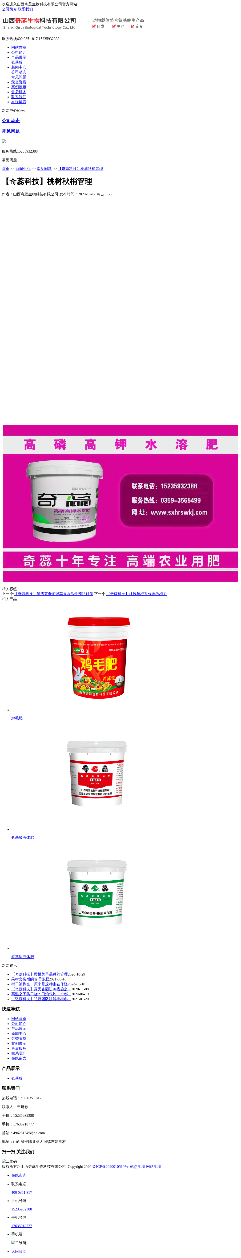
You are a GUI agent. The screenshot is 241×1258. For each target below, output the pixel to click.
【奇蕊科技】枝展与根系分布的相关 (136, 594)
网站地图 (153, 1167)
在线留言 (18, 102)
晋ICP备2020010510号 (110, 1167)
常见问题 (18, 77)
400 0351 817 (21, 1192)
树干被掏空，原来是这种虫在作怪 (39, 984)
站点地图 (137, 1167)
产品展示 (18, 57)
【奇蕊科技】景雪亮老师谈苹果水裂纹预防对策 (53, 594)
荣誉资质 (18, 82)
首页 (5, 169)
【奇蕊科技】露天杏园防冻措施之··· (41, 989)
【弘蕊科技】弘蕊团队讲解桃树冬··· (41, 999)
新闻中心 (18, 67)
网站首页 (18, 47)
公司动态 (18, 72)
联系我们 (25, 9)
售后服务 (18, 92)
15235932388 (21, 1209)
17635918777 (21, 1226)
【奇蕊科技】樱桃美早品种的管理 (39, 974)
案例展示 (18, 87)
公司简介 (9, 9)
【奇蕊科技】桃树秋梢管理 (80, 169)
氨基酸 (17, 62)
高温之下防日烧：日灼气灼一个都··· (41, 994)
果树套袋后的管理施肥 (30, 979)
